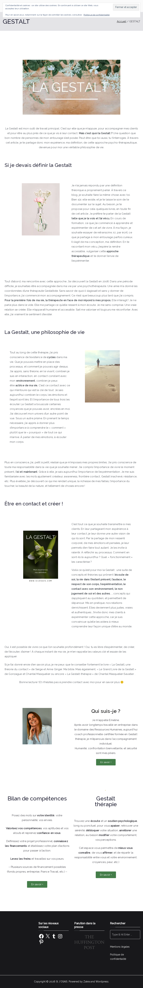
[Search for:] (125, 934)
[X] (47, 936)
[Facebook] (41, 936)
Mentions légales (120, 946)
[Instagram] (60, 936)
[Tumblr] (54, 936)
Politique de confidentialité (97, 15)
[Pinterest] (41, 942)
